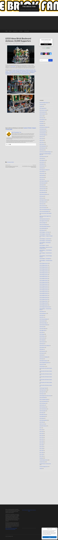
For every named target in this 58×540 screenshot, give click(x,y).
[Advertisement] (29, 23)
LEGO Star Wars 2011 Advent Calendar (46, 368)
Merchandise (26, 31)
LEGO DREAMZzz (42, 160)
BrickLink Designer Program (44, 102)
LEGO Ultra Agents (43, 410)
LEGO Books (42, 123)
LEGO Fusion (42, 179)
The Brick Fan (29, 6)
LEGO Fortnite (42, 175)
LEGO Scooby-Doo (43, 351)
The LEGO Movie (42, 461)
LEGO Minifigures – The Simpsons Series (46, 260)
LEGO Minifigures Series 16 (44, 274)
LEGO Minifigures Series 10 (44, 263)
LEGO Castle (42, 138)
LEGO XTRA (41, 422)
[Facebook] (6, 144)
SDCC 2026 (41, 456)
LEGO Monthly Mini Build (44, 324)
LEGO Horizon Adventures (44, 194)
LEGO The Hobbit (42, 397)
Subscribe (46, 44)
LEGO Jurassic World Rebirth (44, 211)
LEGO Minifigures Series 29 (44, 299)
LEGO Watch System (43, 414)
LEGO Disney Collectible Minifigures (45, 151)
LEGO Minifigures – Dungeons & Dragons (46, 235)
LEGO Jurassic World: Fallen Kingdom (45, 213)
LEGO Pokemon (42, 347)
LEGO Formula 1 (42, 173)
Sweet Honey (22, 69)
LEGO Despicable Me (43, 146)
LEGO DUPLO (42, 162)
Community (41, 104)
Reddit (11, 129)
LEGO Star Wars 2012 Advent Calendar (46, 371)
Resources (15, 31)
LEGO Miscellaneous (43, 313)
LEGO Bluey (41, 121)
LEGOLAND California (43, 425)
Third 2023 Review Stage (25, 73)
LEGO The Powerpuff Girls (44, 401)
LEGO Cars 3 (42, 136)
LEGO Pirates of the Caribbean (44, 345)
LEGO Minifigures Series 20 (44, 282)
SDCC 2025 (41, 454)
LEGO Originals (42, 339)
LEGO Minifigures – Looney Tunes (45, 238)
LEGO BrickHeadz (42, 132)
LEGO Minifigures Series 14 (44, 270)
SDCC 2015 (41, 435)
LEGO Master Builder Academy (44, 226)
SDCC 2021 (41, 446)
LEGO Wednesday (42, 416)
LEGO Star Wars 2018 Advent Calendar (46, 385)
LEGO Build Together (43, 134)
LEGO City (41, 140)
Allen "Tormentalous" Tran (18, 43)
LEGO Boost (42, 125)
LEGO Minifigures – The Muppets (45, 258)
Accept (50, 537)
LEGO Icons (41, 198)
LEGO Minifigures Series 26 (44, 293)
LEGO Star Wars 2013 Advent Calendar (46, 373)
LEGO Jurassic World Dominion (45, 209)
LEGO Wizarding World (43, 420)
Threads (7, 129)
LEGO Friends (42, 177)
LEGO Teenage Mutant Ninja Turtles (45, 395)
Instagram (34, 127)
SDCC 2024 (41, 452)
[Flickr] (10, 144)
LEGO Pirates (42, 343)
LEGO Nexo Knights (43, 328)
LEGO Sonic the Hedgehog (44, 356)
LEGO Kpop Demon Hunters (44, 218)
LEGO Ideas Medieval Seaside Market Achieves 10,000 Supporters (11, 166)
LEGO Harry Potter (43, 188)
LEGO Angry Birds (42, 108)
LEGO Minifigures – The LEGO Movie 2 (46, 252)
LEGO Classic (42, 142)
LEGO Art (41, 115)
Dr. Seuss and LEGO (15, 69)
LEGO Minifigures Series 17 (44, 276)
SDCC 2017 (41, 439)
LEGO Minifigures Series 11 (44, 265)
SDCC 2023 (41, 450)
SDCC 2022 (41, 448)
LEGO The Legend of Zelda (44, 399)
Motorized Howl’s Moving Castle (17, 72)
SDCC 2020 (41, 444)
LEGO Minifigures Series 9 (44, 304)
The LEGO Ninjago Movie (44, 466)
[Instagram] (8, 144)
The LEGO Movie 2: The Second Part (45, 463)
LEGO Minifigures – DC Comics (44, 232)
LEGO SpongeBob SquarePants (44, 362)
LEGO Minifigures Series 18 (44, 278)
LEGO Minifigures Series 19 (44, 280)
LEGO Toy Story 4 (42, 405)
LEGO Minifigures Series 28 (44, 297)
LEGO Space (41, 358)
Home (6, 31)
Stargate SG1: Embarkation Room (22, 71)
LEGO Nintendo (42, 336)
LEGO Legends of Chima (43, 220)
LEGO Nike (41, 332)
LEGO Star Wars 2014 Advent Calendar (46, 376)
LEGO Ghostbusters (43, 186)
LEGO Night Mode (42, 330)
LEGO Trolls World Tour (43, 408)
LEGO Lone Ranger (43, 222)
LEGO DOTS (42, 158)
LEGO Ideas (13, 66)
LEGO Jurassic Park (43, 205)
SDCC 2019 (41, 442)
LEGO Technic (42, 393)
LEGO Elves (41, 167)
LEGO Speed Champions (43, 360)
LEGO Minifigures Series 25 (44, 291)
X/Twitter (29, 127)
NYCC (41, 427)
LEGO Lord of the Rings (43, 224)
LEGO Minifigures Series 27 (44, 295)
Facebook (25, 127)
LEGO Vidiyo (42, 412)
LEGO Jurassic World (43, 207)
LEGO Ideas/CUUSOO (10, 162)
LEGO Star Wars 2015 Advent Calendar (46, 379)
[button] (56, 528)
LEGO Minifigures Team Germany (45, 306)
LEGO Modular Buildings (43, 319)
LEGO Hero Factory (43, 190)
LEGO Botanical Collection (44, 127)
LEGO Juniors (42, 203)
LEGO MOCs (42, 317)
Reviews (21, 31)
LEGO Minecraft (42, 230)
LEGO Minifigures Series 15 (44, 272)
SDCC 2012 (41, 429)
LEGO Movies (42, 326)
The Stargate (26, 72)
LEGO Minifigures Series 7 (44, 301)
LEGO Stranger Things (43, 388)
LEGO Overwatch (42, 341)
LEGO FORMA (42, 171)
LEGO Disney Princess (43, 156)
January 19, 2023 (8, 43)
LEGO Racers (42, 349)
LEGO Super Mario (42, 391)
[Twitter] (7, 144)
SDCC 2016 (41, 437)
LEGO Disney (42, 149)
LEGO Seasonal (42, 353)
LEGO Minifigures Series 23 (44, 287)
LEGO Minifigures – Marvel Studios (45, 240)
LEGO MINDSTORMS (43, 228)
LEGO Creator (42, 144)
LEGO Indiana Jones (43, 201)
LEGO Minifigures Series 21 (44, 284)
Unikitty (41, 468)
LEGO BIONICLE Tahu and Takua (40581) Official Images (29, 166)
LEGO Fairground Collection (44, 169)
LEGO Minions (42, 311)
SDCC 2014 (41, 433)
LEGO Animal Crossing (43, 110)
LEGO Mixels (42, 315)
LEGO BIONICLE (42, 119)
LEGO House (42, 196)
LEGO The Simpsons (43, 403)
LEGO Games (42, 184)
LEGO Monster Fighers (43, 322)
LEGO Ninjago (42, 334)
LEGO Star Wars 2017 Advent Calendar (46, 382)
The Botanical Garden (29, 69)
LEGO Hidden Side (42, 192)
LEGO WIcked (42, 418)
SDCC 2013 (41, 431)
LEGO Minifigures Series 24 (44, 289)
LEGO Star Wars (42, 366)
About (10, 31)
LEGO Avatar (42, 117)
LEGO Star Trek (42, 364)
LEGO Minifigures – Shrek (44, 245)
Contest (41, 106)
